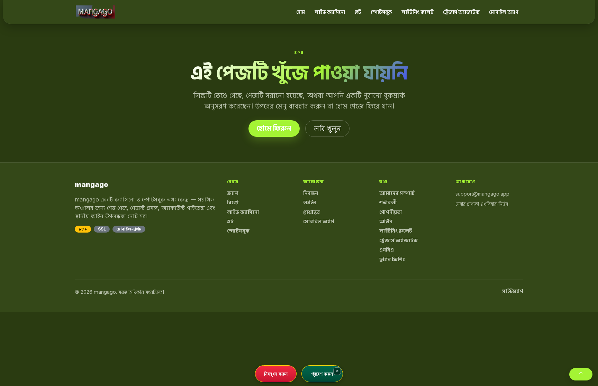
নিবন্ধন (310, 193)
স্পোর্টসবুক (381, 12)
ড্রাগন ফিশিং (392, 259)
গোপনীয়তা (390, 212)
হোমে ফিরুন (274, 128)
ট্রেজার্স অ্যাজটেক (461, 12)
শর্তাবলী (388, 202)
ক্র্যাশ (232, 193)
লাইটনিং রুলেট (417, 12)
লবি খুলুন (327, 128)
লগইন (309, 202)
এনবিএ (386, 250)
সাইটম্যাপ (512, 291)
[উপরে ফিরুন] (580, 374)
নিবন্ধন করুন (276, 373)
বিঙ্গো (233, 202)
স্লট (358, 12)
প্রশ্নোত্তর (311, 212)
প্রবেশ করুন (322, 373)
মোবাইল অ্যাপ (503, 12)
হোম (300, 12)
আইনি (385, 221)
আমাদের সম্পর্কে (397, 193)
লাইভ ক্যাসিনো (330, 12)
